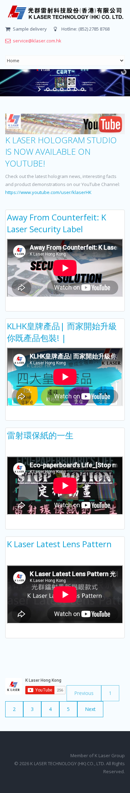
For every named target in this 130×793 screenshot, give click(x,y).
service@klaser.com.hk (37, 41)
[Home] (65, 12)
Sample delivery (30, 29)
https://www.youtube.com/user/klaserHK (48, 192)
